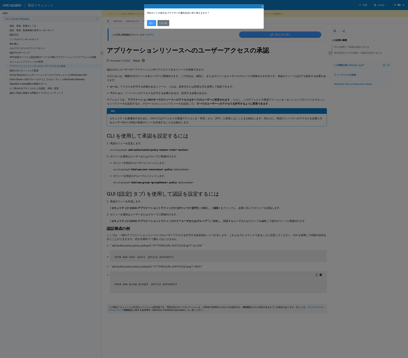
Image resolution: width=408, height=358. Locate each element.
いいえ (163, 22)
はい (151, 22)
